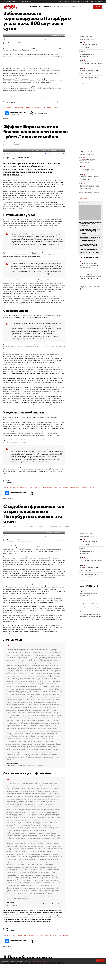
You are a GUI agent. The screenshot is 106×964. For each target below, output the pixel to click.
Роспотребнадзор (9, 79)
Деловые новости (43, 935)
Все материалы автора (24, 44)
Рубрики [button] (33, 6)
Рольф (34, 253)
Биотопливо (37, 487)
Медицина (55, 107)
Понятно (100, 961)
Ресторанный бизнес (29, 935)
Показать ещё (83, 83)
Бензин (92, 487)
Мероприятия (58, 6)
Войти (98, 6)
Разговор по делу (11, 935)
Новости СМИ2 (8, 118)
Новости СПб (29, 107)
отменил (25, 79)
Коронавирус (38, 107)
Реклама (68, 6)
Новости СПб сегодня (19, 107)
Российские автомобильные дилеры (42, 387)
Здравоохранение (47, 107)
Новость (9, 107)
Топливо (55, 487)
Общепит (19, 935)
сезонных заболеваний (11, 88)
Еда (37, 935)
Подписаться (65, 1)
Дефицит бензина (63, 487)
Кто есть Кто (76, 6)
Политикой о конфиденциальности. (37, 961)
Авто (31, 487)
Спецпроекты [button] (45, 6)
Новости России (24, 487)
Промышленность (47, 487)
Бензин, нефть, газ (74, 487)
